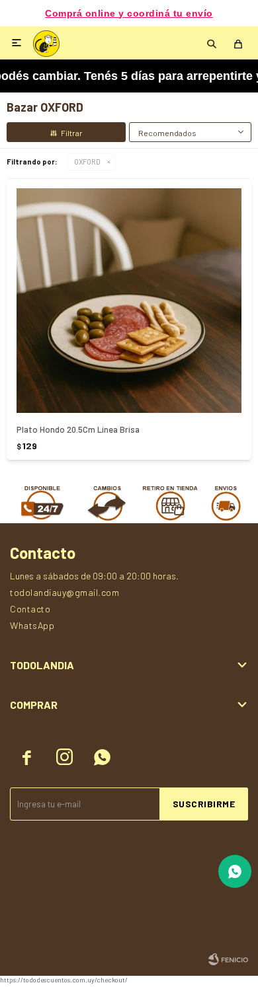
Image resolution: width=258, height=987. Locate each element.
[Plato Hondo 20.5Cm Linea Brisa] (129, 300)
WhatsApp (32, 625)
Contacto (30, 608)
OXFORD (87, 161)
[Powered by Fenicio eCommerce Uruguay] (228, 959)
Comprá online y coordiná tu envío (129, 13)
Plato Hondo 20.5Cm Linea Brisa (78, 429)
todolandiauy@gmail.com (64, 592)
